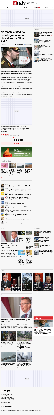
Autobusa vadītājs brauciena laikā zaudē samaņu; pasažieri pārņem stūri (45, 40)
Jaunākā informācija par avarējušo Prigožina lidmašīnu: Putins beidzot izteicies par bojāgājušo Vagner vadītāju (18, 199)
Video (3, 271)
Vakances (36, 410)
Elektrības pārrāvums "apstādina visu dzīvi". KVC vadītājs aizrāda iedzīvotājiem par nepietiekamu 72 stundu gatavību (29, 242)
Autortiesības (26, 410)
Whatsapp (19, 137)
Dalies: (11, 139)
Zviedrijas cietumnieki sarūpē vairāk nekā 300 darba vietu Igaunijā (12, 172)
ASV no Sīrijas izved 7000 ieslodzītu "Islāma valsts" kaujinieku (28, 172)
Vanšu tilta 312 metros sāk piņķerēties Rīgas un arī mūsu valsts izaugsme (8, 365)
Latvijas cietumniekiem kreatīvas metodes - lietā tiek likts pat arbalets (20, 173)
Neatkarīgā (9, 7)
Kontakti (40, 410)
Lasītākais (37, 29)
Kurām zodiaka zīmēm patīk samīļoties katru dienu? (18, 223)
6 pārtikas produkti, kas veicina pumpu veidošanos (18, 219)
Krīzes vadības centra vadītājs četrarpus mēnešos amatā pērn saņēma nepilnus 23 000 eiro (21, 261)
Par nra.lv (2, 410)
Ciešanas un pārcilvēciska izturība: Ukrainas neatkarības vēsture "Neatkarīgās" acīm (16, 215)
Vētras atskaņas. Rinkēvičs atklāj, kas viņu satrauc (9, 245)
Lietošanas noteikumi (20, 410)
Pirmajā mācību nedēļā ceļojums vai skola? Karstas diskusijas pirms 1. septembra (17, 207)
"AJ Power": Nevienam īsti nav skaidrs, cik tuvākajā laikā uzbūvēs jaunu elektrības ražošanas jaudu (18, 190)
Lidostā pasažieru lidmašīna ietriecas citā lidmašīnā (18, 194)
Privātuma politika (13, 410)
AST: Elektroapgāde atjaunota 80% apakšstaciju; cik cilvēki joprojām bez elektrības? (29, 259)
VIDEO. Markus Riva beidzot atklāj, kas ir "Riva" (44, 47)
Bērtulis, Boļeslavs (30, 3)
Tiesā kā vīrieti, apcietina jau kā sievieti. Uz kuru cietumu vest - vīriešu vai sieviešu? (4, 173)
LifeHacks (26, 7)
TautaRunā (21, 7)
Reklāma (5, 410)
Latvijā (4, 29)
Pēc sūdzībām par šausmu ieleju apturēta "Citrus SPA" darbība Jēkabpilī (18, 186)
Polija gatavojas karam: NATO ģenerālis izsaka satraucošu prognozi (45, 34)
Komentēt (16, 143)
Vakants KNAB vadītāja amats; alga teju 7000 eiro (21, 238)
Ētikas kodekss (31, 410)
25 (25, 215)
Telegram (13, 137)
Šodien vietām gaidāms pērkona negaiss (15, 203)
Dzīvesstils (15, 7)
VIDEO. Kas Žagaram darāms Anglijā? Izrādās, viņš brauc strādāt (46, 59)
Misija (9, 410)
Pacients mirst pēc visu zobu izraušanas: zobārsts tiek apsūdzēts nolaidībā (46, 53)
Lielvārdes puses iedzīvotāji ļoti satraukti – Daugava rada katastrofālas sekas (18, 211)
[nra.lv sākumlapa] (19, 3)
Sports (31, 7)
